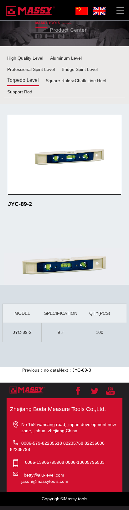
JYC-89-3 (81, 370)
